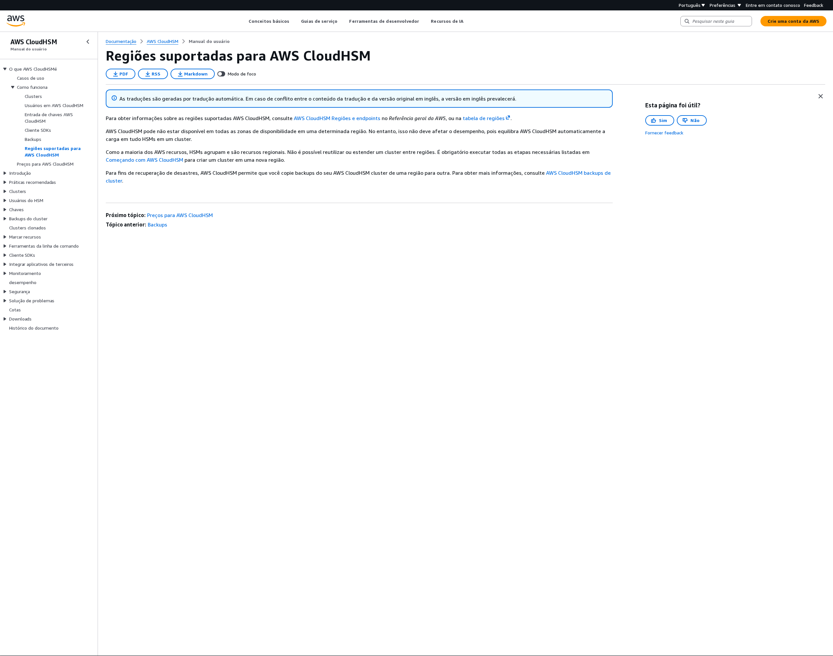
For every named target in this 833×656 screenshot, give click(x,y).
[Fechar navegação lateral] (87, 41)
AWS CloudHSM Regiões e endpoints (337, 118)
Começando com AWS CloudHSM (144, 160)
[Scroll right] (468, 21)
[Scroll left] (244, 21)
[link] (209, 41)
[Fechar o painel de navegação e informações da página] (820, 96)
